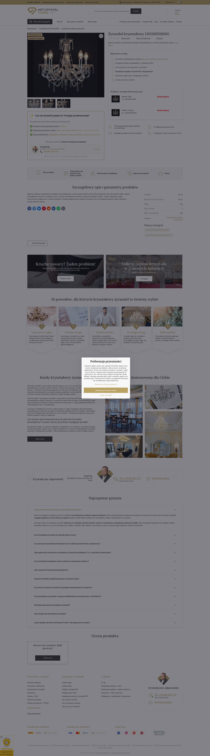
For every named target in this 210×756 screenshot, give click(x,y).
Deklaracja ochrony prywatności (106, 384)
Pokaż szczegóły (106, 395)
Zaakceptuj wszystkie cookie (105, 390)
